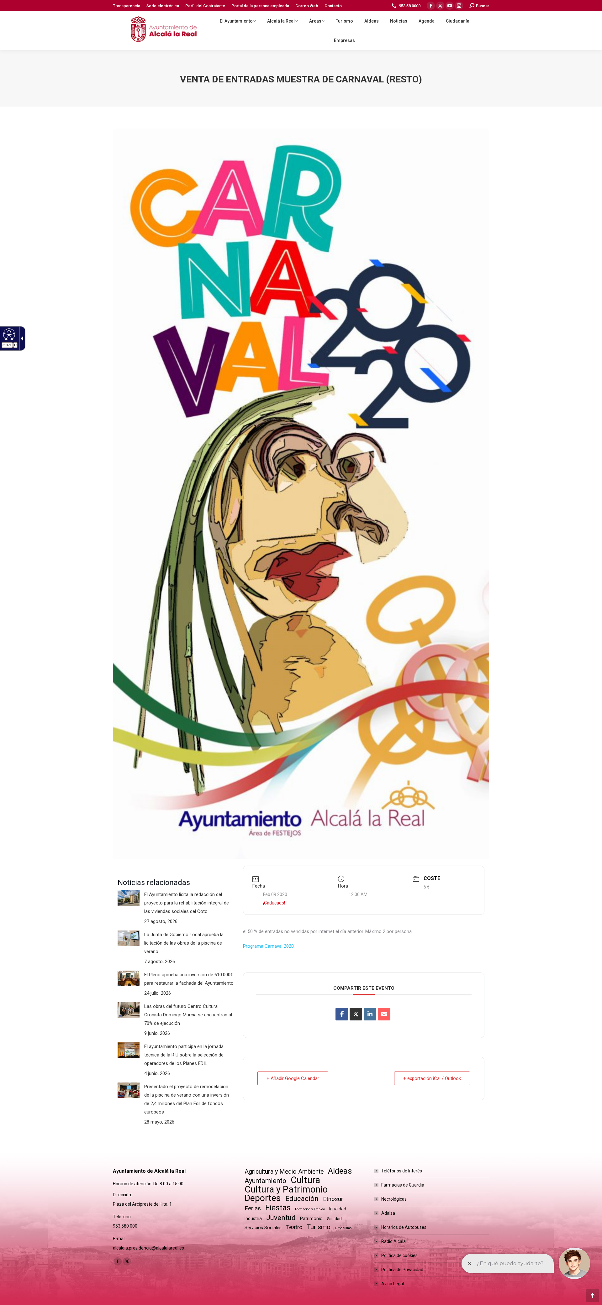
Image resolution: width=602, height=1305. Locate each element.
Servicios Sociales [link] (263, 1227)
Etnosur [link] (333, 1199)
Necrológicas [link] (394, 1199)
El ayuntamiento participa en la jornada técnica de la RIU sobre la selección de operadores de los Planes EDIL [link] (184, 1055)
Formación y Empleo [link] (310, 1209)
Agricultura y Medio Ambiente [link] (284, 1171)
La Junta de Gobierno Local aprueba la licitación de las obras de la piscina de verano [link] (184, 943)
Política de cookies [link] (399, 1255)
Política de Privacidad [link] (402, 1269)
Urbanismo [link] (343, 1228)
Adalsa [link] (388, 1213)
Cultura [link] (305, 1180)
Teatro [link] (294, 1227)
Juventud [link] (281, 1218)
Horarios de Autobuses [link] (403, 1227)
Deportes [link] (263, 1198)
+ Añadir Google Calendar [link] (293, 1078)
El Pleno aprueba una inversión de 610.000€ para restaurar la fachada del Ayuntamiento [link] (189, 979)
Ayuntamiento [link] (265, 1181)
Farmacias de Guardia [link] (402, 1184)
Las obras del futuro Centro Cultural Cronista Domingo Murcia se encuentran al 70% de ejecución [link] (188, 1015)
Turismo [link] (318, 1227)
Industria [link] (253, 1218)
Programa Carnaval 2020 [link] (268, 946)
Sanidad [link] (334, 1218)
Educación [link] (302, 1199)
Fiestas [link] (278, 1208)
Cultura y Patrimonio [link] (286, 1189)
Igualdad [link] (337, 1208)
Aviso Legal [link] (392, 1283)
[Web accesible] (8, 334)
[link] (126, 6)
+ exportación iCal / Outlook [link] (432, 1078)
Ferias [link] (253, 1208)
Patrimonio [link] (311, 1218)
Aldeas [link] (340, 1171)
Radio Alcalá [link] (393, 1241)
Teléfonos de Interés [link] (401, 1170)
